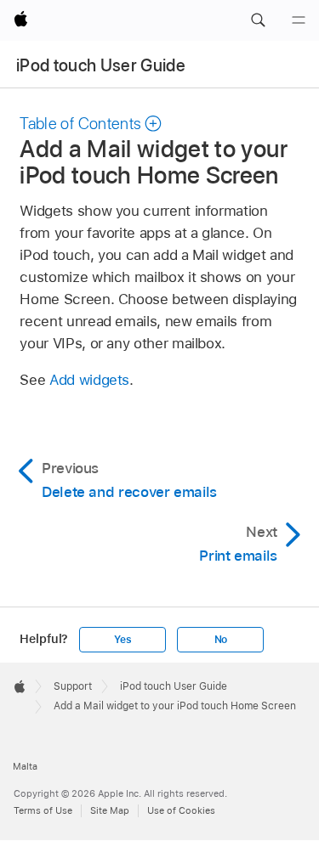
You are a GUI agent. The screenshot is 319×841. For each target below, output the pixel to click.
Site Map (109, 810)
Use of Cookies (181, 810)
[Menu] (298, 20)
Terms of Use (43, 810)
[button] (257, 20)
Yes (122, 640)
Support (73, 686)
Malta (25, 766)
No (221, 640)
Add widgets (89, 379)
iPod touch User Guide (100, 65)
